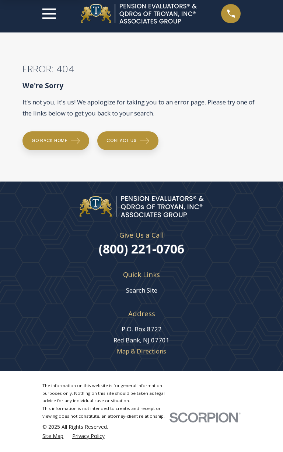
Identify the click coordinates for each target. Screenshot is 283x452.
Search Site (141, 290)
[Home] (139, 14)
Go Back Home (49, 141)
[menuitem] (52, 436)
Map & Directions (141, 351)
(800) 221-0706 (141, 248)
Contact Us (121, 141)
